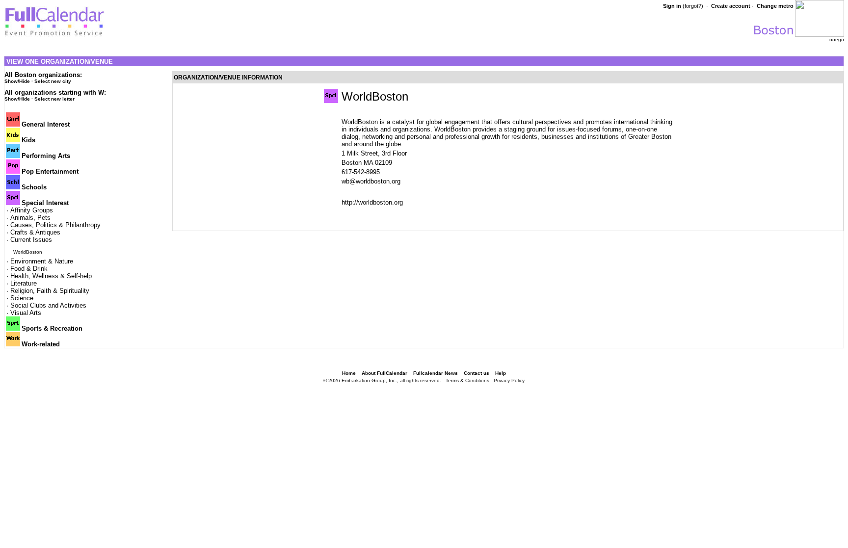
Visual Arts (25, 312)
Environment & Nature (41, 261)
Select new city (52, 81)
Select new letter (54, 99)
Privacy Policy (509, 380)
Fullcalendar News (435, 373)
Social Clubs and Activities (48, 305)
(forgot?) (693, 6)
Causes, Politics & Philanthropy (55, 225)
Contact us (476, 373)
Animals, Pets (30, 217)
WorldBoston (27, 252)
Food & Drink (29, 268)
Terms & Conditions (467, 380)
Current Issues (31, 239)
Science (21, 298)
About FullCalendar (384, 373)
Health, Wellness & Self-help (51, 276)
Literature (23, 283)
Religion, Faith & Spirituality (49, 290)
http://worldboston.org (372, 202)
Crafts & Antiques (35, 232)
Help (500, 373)
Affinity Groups (31, 210)
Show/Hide (17, 81)
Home (349, 373)
